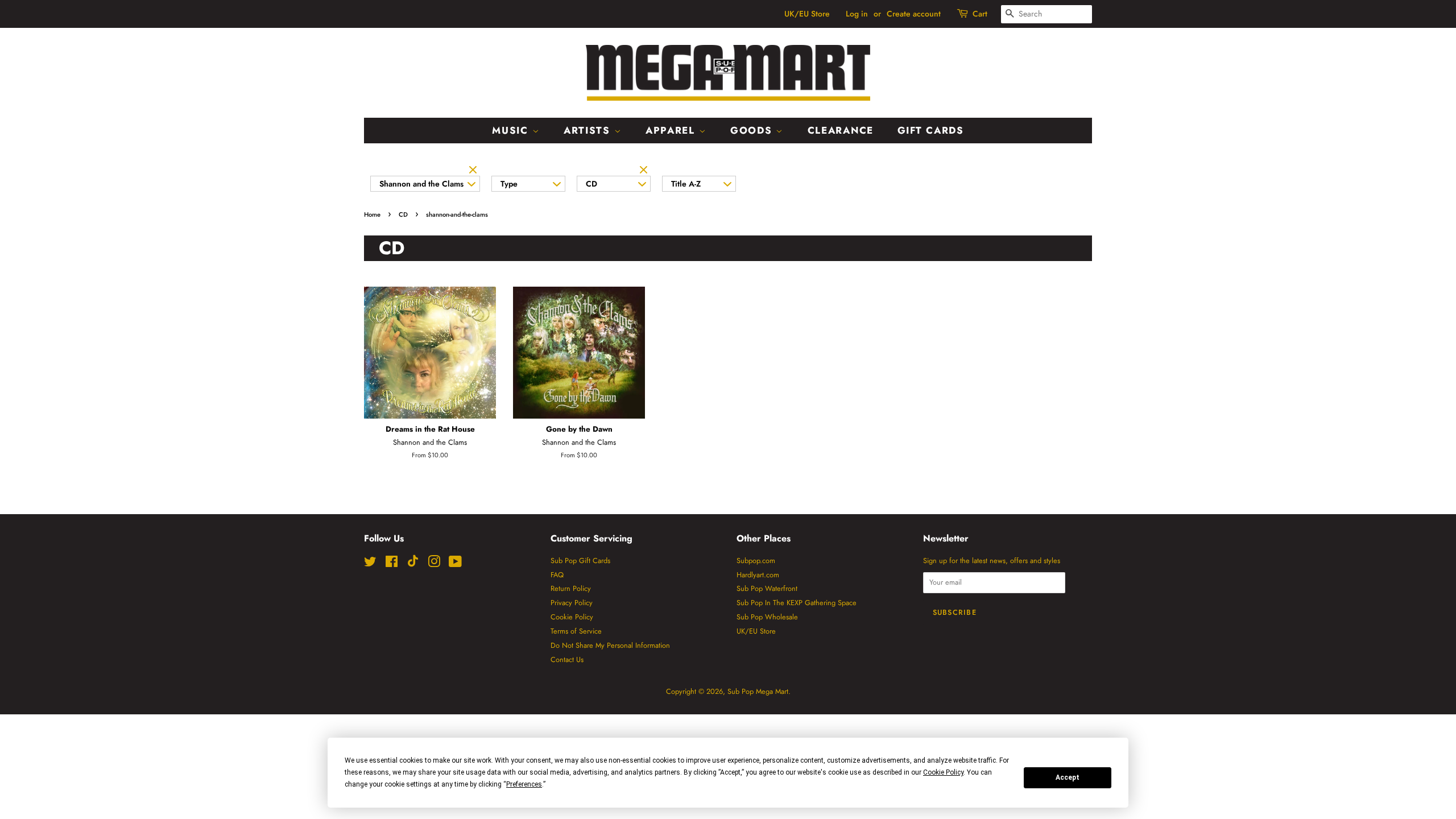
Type (509, 183)
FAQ (557, 574)
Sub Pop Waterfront (767, 588)
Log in (857, 13)
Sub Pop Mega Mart (757, 691)
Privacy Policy (572, 602)
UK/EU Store (807, 13)
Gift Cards (930, 130)
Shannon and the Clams (421, 183)
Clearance (841, 130)
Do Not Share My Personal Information (610, 645)
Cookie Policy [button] (943, 772)
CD (591, 183)
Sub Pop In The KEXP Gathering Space (797, 602)
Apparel (672, 130)
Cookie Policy (572, 616)
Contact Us (567, 659)
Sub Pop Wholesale (767, 616)
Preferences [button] (524, 784)
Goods (753, 130)
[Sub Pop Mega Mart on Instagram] (434, 564)
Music (512, 130)
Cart (980, 13)
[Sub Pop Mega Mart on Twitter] (370, 564)
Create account (914, 13)
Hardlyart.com (758, 574)
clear (474, 170)
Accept (1067, 777)
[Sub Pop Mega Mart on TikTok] (413, 564)
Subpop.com (756, 560)
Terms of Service (576, 631)
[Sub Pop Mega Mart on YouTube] (455, 564)
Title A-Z (686, 183)
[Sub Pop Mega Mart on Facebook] (391, 564)
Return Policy (571, 588)
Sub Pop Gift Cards (580, 560)
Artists (589, 130)
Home (372, 214)
